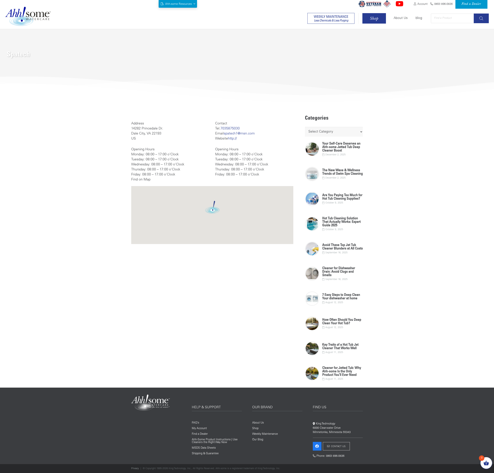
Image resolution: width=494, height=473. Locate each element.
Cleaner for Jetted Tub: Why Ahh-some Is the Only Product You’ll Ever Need (341, 371)
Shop (255, 428)
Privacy (135, 468)
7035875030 (230, 128)
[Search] (481, 18)
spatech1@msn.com (239, 133)
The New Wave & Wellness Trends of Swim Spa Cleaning (342, 172)
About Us (258, 423)
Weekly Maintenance (265, 434)
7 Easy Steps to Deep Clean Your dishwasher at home (341, 296)
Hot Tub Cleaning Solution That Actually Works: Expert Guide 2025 (341, 222)
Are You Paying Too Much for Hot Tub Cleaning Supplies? (342, 197)
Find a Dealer (200, 434)
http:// (232, 138)
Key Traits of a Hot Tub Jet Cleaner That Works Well (340, 346)
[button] (178, 4)
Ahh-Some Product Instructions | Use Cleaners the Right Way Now (215, 441)
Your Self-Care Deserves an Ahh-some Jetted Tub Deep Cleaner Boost (341, 147)
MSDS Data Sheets (204, 448)
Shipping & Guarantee (205, 453)
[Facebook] (317, 446)
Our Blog (257, 439)
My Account (199, 428)
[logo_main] (28, 16)
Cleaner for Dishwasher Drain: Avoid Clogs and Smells (338, 272)
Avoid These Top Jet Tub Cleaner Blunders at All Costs (342, 246)
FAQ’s (195, 423)
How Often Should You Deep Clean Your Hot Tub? (341, 321)
